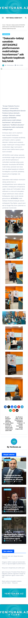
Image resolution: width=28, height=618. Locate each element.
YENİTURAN (6, 34)
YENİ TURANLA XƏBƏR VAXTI (14, 18)
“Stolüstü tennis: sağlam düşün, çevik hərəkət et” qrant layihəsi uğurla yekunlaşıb (14, 537)
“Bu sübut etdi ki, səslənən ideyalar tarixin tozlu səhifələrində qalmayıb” (13, 508)
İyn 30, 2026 (19, 511)
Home (3, 25)
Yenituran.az (10, 65)
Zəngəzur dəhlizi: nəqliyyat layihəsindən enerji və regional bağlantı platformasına (14, 562)
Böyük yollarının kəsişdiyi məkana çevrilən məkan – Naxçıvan (11, 582)
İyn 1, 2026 (19, 540)
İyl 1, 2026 (18, 481)
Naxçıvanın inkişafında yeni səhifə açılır (13, 568)
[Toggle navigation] (3, 18)
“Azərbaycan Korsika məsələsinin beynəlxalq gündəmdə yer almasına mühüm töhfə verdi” (13, 478)
